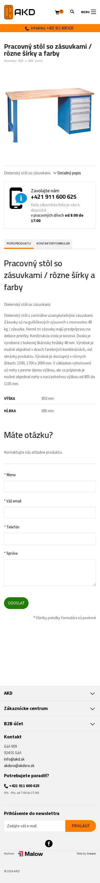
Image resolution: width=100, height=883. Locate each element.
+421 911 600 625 (54, 196)
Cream (91, 853)
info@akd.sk (14, 759)
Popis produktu (19, 243)
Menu (85, 12)
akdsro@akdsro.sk (19, 765)
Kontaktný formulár (53, 243)
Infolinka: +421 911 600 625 (51, 28)
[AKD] (29, 12)
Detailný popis (69, 172)
